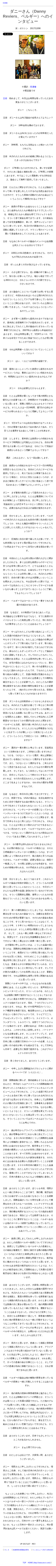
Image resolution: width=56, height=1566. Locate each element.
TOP (24, 1563)
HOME (5, 3)
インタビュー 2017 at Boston (43, 1550)
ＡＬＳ (7, 1550)
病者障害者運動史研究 (21, 1550)
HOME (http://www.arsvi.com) (39, 1563)
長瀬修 (33, 87)
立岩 (5, 98)
